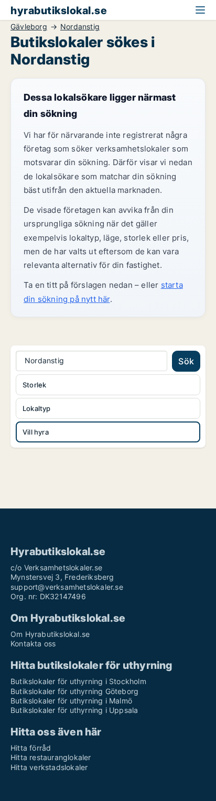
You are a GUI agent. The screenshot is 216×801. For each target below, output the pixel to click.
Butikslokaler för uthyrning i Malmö (71, 700)
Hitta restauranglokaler (50, 757)
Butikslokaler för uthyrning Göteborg (74, 691)
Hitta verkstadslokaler (49, 767)
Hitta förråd (30, 747)
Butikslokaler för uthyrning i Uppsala (74, 710)
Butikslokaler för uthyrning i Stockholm (78, 681)
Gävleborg (28, 27)
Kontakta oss (33, 643)
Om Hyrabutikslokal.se (50, 634)
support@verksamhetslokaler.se (66, 586)
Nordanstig (80, 27)
